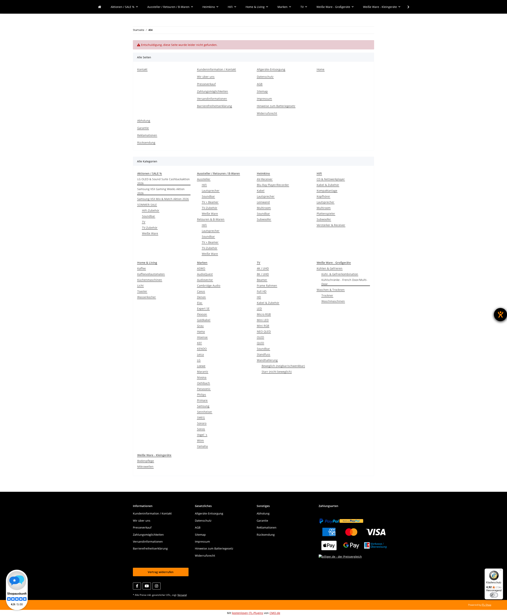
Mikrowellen (145, 466)
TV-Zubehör (149, 227)
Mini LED (263, 320)
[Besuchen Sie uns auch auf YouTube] (147, 586)
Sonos (201, 429)
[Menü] (500, 571)
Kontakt (142, 69)
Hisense (202, 337)
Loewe (201, 366)
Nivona (201, 377)
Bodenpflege (145, 461)
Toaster (142, 291)
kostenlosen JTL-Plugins (247, 613)
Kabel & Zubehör (328, 185)
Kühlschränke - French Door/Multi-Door (344, 282)
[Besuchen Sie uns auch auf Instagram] (156, 586)
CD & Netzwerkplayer (331, 179)
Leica (200, 354)
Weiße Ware (150, 233)
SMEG (201, 417)
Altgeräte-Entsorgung (271, 69)
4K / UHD (263, 268)
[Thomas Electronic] (99, 7)
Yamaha (202, 446)
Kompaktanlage (327, 190)
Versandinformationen (212, 98)
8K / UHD (263, 274)
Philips (201, 394)
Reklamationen (147, 135)
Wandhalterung (267, 360)
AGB (259, 84)
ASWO (201, 268)
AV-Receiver (265, 179)
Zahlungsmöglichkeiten (212, 91)
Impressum (264, 98)
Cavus (201, 291)
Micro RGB (264, 314)
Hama (201, 331)
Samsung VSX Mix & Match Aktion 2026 (163, 199)
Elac (199, 303)
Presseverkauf (206, 84)
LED (259, 308)
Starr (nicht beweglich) (277, 371)
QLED (260, 343)
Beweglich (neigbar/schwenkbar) (283, 366)
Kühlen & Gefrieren (329, 268)
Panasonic (204, 389)
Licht (140, 285)
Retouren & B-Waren (210, 219)
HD (259, 297)
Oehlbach (203, 383)
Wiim (200, 440)
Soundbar (148, 216)
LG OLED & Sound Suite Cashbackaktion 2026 (163, 181)
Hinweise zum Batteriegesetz (276, 106)
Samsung (203, 406)
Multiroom (264, 208)
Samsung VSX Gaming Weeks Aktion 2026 (161, 191)
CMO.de (275, 613)
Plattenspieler (326, 213)
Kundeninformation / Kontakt (216, 69)
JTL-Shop (486, 605)
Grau (200, 326)
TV (143, 222)
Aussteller (203, 179)
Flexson (202, 314)
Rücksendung (146, 142)
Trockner (327, 295)
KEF (199, 343)
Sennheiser (204, 412)
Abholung (143, 120)
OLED (260, 337)
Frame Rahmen (267, 285)
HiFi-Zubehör (150, 210)
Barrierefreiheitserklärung (214, 106)
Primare (202, 400)
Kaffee (141, 268)
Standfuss (263, 354)
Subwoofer (264, 219)
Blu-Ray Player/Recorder (273, 185)
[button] (406, 7)
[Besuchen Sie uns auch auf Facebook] (137, 586)
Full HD (261, 291)
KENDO (202, 349)
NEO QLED (264, 331)
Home (320, 69)
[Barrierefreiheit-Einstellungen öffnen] (500, 314)
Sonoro (201, 423)
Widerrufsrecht (267, 113)
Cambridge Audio (208, 285)
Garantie (143, 128)
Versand (182, 595)
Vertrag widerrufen (160, 572)
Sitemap (262, 91)
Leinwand (263, 202)
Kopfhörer (323, 196)
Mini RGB (263, 326)
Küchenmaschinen (149, 280)
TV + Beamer (210, 202)
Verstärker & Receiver (331, 225)
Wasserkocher (146, 297)
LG (198, 360)
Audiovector (205, 280)
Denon (201, 297)
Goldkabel (203, 320)
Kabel (260, 190)
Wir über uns (205, 77)
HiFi (204, 185)
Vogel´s (202, 435)
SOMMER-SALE (147, 205)
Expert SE (203, 308)
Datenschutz (265, 77)
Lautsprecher (210, 190)
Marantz (202, 371)
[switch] (494, 595)
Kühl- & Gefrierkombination (339, 274)
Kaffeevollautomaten (151, 274)
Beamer (262, 280)
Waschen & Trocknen (331, 290)
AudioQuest (205, 274)
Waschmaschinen (333, 301)
